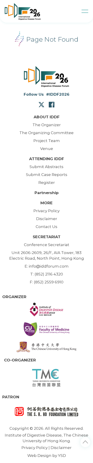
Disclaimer (61, 447)
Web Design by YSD (46, 455)
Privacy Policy (34, 447)
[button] (84, 11)
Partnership (47, 192)
